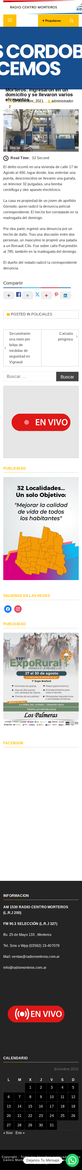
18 (63, 1106)
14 (19, 1106)
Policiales (41, 314)
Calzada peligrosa (65, 336)
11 (62, 1097)
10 (52, 1097)
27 (9, 1125)
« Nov (8, 1133)
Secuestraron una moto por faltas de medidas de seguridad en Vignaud (19, 348)
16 (41, 1106)
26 (73, 1116)
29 (30, 1125)
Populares (52, 20)
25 (63, 1116)
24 (52, 1116)
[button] (72, 1160)
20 (9, 1116)
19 (73, 1106)
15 (30, 1106)
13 (9, 1106)
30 (41, 1125)
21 (19, 1116)
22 (30, 1116)
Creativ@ (41, 1163)
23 (41, 1116)
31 (52, 1125)
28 (19, 1125)
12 (73, 1097)
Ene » (20, 1133)
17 (52, 1106)
